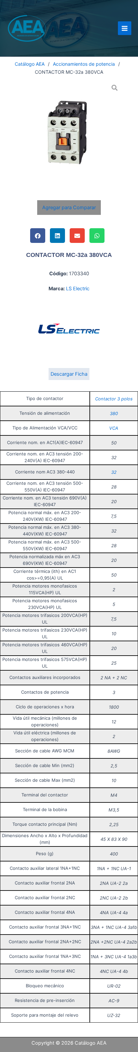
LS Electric (77, 289)
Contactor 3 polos (114, 398)
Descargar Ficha (69, 374)
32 (114, 472)
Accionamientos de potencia (84, 64)
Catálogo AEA (30, 64)
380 (114, 413)
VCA (113, 428)
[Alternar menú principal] (124, 28)
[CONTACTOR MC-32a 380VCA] (69, 133)
